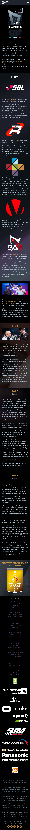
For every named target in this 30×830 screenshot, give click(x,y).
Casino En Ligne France (15, 643)
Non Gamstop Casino (15, 607)
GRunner (13, 301)
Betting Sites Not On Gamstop (15, 616)
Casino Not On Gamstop (15, 623)
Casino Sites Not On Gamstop (15, 614)
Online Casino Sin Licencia (15, 625)
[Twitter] (8, 826)
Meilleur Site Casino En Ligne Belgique (15, 652)
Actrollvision (5, 303)
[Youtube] (18, 826)
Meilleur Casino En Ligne (15, 667)
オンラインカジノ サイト (15, 621)
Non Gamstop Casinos (15, 605)
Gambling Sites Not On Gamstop (15, 609)
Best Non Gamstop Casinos (15, 620)
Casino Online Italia (15, 649)
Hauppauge (17, 219)
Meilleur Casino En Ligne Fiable (15, 641)
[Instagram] (14, 826)
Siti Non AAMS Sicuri (15, 672)
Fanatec (18, 140)
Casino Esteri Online (15, 654)
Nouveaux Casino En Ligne (15, 665)
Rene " (9, 301)
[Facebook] (11, 826)
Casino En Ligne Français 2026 (15, 663)
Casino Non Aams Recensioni (15, 661)
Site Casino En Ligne (15, 660)
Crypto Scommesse (15, 658)
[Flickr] (21, 826)
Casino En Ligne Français (15, 669)
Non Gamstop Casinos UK (15, 611)
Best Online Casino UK (15, 612)
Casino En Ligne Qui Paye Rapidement (15, 670)
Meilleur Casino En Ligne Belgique (15, 650)
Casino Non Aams (15, 601)
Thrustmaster (15, 254)
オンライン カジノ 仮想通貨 (15, 656)
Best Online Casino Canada (15, 618)
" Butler (18, 301)
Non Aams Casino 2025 (15, 603)
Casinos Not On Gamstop (15, 632)
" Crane (10, 303)
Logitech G (14, 99)
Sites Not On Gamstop (15, 629)
